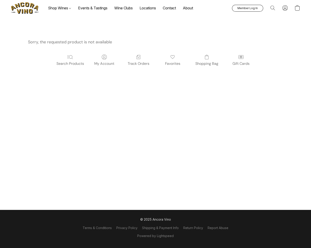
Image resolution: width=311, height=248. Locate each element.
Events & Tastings (92, 8)
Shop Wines (58, 8)
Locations (148, 8)
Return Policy (193, 228)
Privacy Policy (127, 228)
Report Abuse (218, 228)
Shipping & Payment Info (160, 228)
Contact (169, 8)
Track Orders (138, 63)
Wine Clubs (123, 8)
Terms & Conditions (97, 228)
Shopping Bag (206, 63)
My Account (104, 63)
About (188, 8)
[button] (25, 8)
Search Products (70, 63)
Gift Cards (241, 63)
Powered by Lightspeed (155, 236)
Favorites (172, 63)
